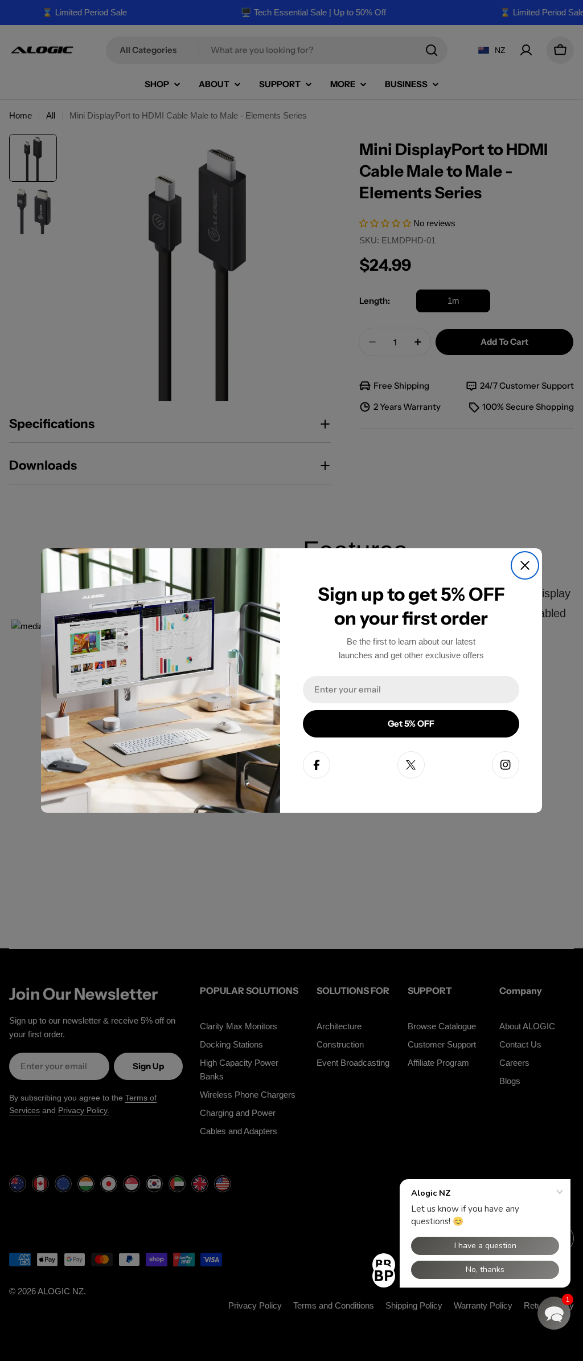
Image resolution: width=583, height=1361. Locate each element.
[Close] (525, 565)
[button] (553, 1313)
